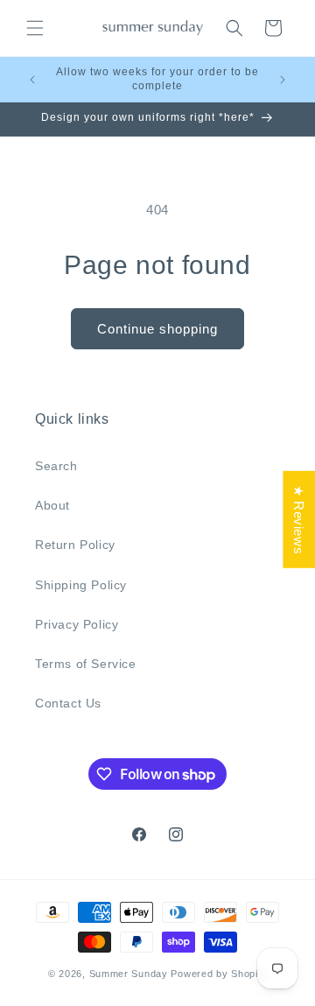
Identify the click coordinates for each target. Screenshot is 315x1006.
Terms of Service (85, 664)
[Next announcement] (282, 79)
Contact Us (68, 703)
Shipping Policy (81, 585)
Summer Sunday (128, 973)
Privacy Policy (76, 624)
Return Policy (75, 545)
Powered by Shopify (219, 973)
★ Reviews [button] (298, 518)
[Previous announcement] (32, 79)
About (52, 505)
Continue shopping (157, 328)
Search (56, 466)
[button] (35, 28)
